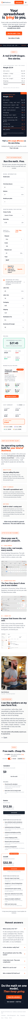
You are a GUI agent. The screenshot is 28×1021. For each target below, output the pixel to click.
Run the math (14, 776)
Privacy (6, 1017)
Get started (19, 2)
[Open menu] (25, 2)
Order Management (11, 1015)
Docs (2, 1017)
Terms (10, 1017)
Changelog (22, 1015)
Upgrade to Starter (11, 396)
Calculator (3, 1015)
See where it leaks (14, 38)
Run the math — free (14, 33)
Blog (18, 1015)
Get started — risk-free (14, 1001)
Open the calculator (14, 997)
